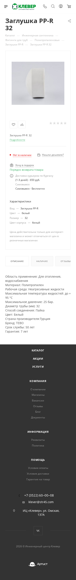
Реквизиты (38, 440)
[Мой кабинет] (61, 7)
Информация (38, 432)
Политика (38, 445)
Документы (38, 417)
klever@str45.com (41, 502)
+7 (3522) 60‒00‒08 (39, 495)
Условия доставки (38, 473)
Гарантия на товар (38, 479)
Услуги (38, 366)
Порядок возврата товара (26, 170)
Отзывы (66, 261)
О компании (38, 389)
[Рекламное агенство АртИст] (38, 564)
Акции (38, 358)
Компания (38, 381)
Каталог (38, 350)
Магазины (38, 395)
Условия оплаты (38, 468)
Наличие (42, 261)
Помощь (38, 460)
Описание (17, 261)
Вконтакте (38, 530)
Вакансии (38, 400)
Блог (38, 412)
